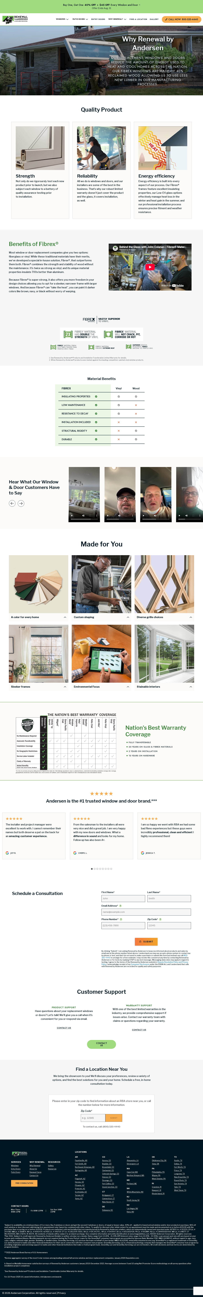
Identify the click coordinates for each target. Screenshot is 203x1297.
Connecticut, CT (108, 1199)
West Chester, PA (159, 1179)
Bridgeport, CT (108, 1195)
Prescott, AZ (80, 1189)
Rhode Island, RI (158, 1194)
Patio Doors (15, 1172)
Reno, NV (130, 1212)
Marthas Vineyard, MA (135, 1175)
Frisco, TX (178, 1170)
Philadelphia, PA (158, 1172)
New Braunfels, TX (181, 1177)
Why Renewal (35, 1166)
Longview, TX (179, 1174)
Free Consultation (24, 1183)
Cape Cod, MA (132, 1172)
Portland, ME (132, 1184)
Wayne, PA (156, 1175)
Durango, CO (107, 1180)
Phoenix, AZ (80, 1185)
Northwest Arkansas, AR (84, 1167)
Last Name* (153, 892)
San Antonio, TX (180, 1184)
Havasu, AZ (79, 1182)
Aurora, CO (106, 1160)
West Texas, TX (180, 1190)
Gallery (154, 19)
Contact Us (64, 1027)
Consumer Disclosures (140, 964)
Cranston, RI (156, 1187)
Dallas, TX (178, 1164)
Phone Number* (110, 919)
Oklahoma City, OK (159, 1160)
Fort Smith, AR (80, 1164)
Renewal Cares (35, 1172)
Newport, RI (156, 1190)
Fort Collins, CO (108, 1184)
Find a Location (138, 19)
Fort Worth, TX (180, 1167)
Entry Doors (98, 19)
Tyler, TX (177, 1187)
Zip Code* (152, 919)
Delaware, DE (107, 1210)
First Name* (108, 892)
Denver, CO (106, 1177)
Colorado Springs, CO (110, 1174)
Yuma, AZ (79, 1199)
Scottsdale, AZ (81, 1192)
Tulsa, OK (155, 1164)
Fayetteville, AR (81, 1160)
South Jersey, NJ (133, 1200)
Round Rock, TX (180, 1180)
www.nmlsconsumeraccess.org (142, 1240)
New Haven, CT (108, 1202)
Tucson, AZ (79, 1195)
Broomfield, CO (108, 1167)
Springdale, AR (81, 1170)
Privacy (61, 1293)
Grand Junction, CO (109, 1187)
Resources (52, 1169)
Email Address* (110, 905)
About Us (33, 1169)
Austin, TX (178, 1160)
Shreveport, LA (133, 1164)
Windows (15, 1166)
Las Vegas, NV (132, 1208)
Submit (148, 942)
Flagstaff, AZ (80, 1179)
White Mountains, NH (135, 1192)
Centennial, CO (108, 1170)
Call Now (183, 19)
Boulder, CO (106, 1164)
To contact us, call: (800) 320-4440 (101, 1126)
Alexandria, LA (133, 1160)
